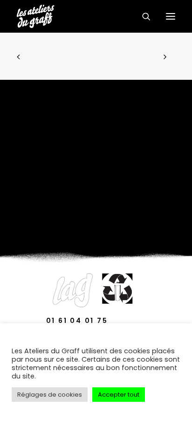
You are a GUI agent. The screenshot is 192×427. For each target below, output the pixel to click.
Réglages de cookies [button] (49, 394)
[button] (170, 16)
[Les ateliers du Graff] (36, 16)
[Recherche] (142, 16)
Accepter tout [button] (118, 394)
